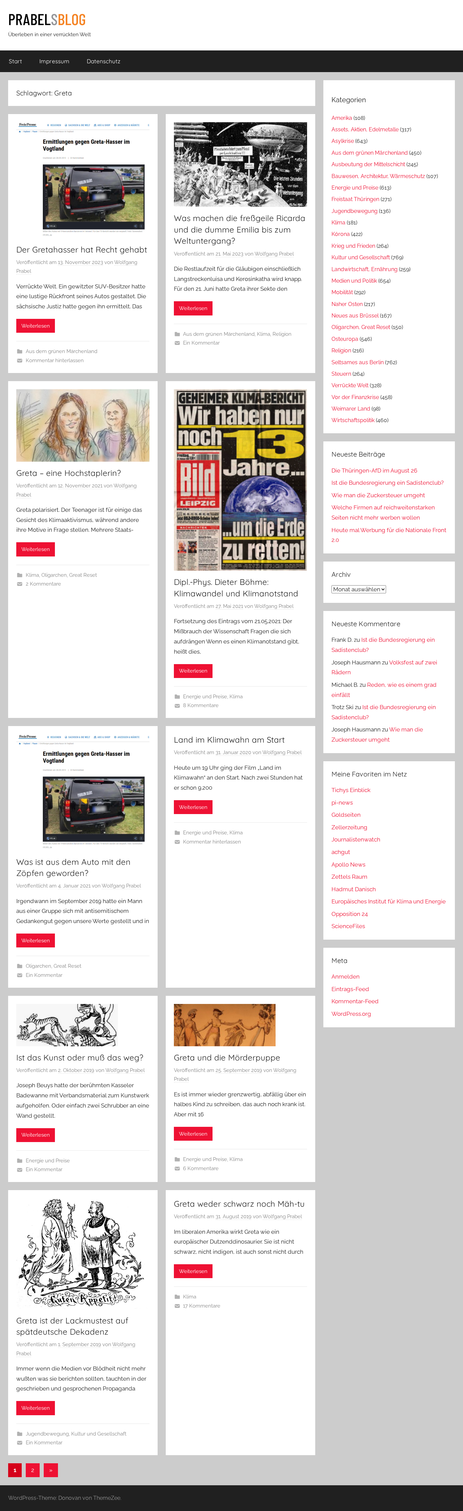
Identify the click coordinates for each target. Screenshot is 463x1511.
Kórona (340, 234)
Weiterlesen (35, 326)
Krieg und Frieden (353, 246)
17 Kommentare (201, 1306)
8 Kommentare (201, 705)
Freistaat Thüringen (355, 199)
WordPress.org (351, 1013)
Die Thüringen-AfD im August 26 (374, 470)
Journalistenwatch (355, 839)
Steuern (341, 374)
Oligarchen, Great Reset (69, 575)
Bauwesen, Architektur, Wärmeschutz (378, 176)
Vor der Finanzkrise (355, 397)
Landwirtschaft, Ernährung (364, 269)
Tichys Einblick (350, 790)
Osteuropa (344, 339)
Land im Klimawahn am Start (229, 740)
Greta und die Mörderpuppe (227, 1057)
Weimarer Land (350, 409)
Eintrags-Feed (350, 989)
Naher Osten (347, 304)
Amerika (341, 118)
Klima (263, 334)
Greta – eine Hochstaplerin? (68, 473)
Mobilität (342, 292)
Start (15, 61)
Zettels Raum (349, 876)
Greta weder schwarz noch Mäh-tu (239, 1204)
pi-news (342, 802)
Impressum (54, 61)
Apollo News (348, 864)
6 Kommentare (201, 1168)
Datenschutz (103, 61)
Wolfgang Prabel (274, 254)
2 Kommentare (43, 584)
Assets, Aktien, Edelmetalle (365, 129)
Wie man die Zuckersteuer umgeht (378, 495)
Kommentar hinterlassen (55, 360)
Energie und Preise (205, 697)
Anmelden (345, 976)
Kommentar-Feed (355, 1001)
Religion (282, 334)
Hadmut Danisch (353, 889)
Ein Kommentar (201, 343)
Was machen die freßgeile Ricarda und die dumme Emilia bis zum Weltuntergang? (239, 229)
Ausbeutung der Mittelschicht (368, 164)
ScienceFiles (348, 926)
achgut (340, 852)
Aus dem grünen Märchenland (61, 351)
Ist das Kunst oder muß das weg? (79, 1057)
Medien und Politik (354, 281)
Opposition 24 (349, 914)
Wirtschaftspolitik (353, 420)
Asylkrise (342, 141)
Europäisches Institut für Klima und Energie (388, 901)
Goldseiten (346, 814)
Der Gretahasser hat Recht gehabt (81, 249)
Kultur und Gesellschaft (98, 1434)
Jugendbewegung (47, 1434)
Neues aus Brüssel (355, 315)
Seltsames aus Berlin (357, 362)
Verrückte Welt (349, 385)
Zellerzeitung (349, 827)
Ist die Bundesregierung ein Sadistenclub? (387, 482)
